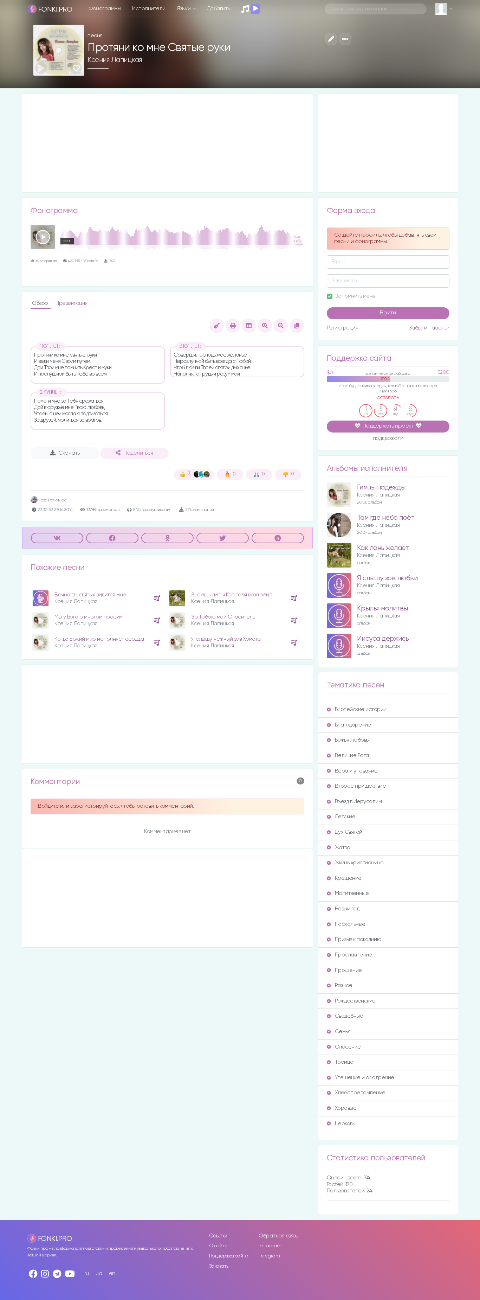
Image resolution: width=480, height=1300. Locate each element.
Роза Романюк (52, 500)
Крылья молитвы (382, 608)
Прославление (353, 955)
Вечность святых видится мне (90, 594)
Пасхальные (350, 924)
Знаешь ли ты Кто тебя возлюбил (231, 594)
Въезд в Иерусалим (358, 801)
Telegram (269, 1256)
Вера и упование (356, 771)
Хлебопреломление (360, 1092)
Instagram (270, 1245)
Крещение (348, 878)
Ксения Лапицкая (114, 59)
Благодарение (353, 725)
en (112, 1273)
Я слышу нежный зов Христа (226, 639)
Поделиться (138, 453)
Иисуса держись (383, 638)
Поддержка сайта (228, 1256)
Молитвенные (352, 893)
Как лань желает (383, 548)
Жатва (342, 847)
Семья (343, 1031)
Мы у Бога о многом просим (88, 617)
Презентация (71, 303)
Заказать (218, 1266)
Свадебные (349, 1016)
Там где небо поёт (386, 517)
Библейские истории (361, 709)
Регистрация (342, 328)
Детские (345, 816)
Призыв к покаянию (358, 939)
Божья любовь (352, 740)
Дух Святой (348, 832)
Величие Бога (352, 755)
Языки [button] (184, 8)
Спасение (348, 1047)
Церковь (345, 1123)
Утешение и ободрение (364, 1077)
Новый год (347, 908)
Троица (344, 1062)
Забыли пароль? (429, 328)
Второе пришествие (360, 786)
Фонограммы (105, 8)
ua (99, 1273)
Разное (343, 985)
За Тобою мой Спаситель (223, 617)
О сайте (218, 1245)
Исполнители (149, 8)
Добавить (218, 8)
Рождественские (355, 1001)
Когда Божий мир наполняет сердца (99, 639)
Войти (388, 313)
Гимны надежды (381, 487)
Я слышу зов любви (387, 578)
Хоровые (346, 1108)
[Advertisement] (167, 143)
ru (86, 1273)
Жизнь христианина (359, 862)
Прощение (348, 970)
